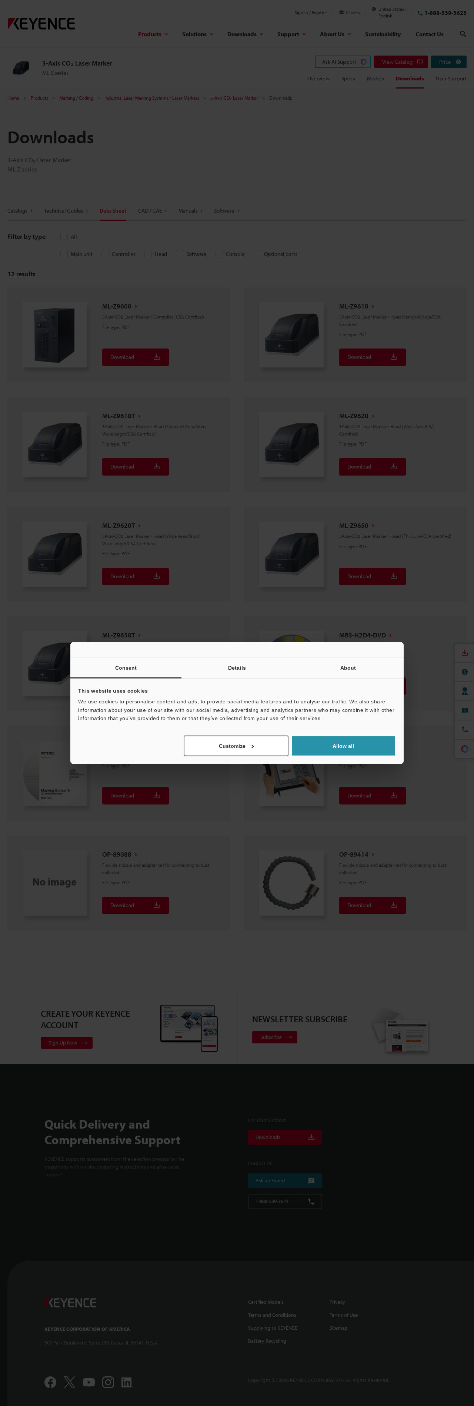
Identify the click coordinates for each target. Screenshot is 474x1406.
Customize (232, 746)
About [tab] (348, 668)
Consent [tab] (126, 668)
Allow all (343, 746)
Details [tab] (237, 668)
